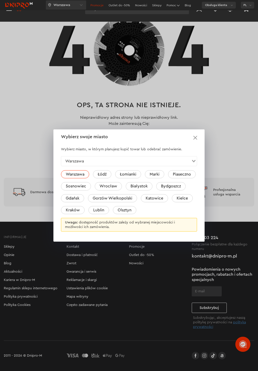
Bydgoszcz (171, 186)
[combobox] (129, 161)
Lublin (98, 210)
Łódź (102, 174)
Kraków (73, 210)
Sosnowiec (76, 186)
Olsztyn (125, 210)
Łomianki (128, 174)
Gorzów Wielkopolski (112, 198)
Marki (154, 174)
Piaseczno (182, 174)
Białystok (139, 186)
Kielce (182, 198)
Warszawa (75, 174)
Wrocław (108, 186)
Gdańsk (72, 198)
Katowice (154, 198)
